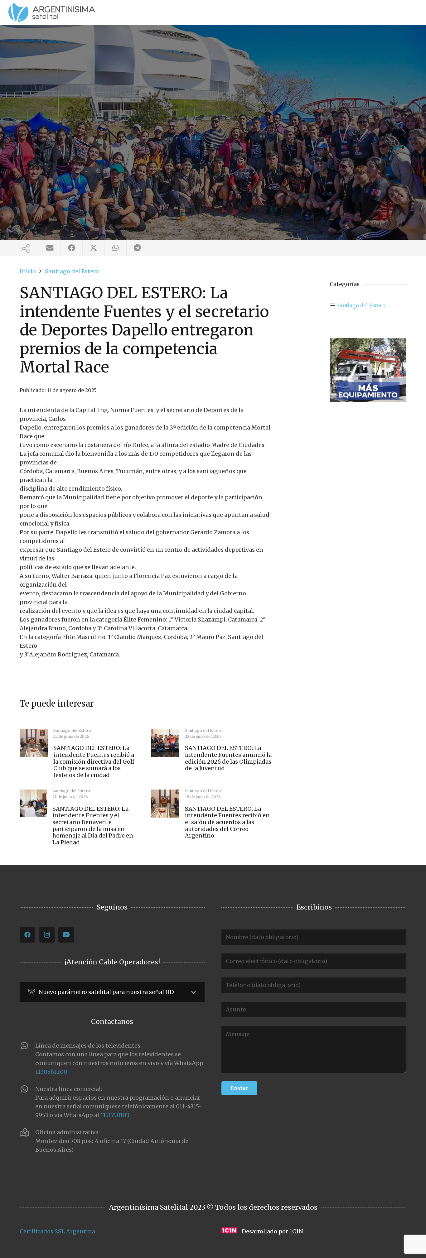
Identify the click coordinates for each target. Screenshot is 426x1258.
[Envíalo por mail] (50, 248)
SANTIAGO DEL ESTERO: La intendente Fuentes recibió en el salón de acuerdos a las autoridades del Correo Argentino (227, 822)
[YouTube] (66, 935)
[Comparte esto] (72, 248)
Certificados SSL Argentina (57, 1231)
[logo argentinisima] (51, 12)
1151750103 (114, 1115)
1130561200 (51, 1071)
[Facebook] (27, 935)
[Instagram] (47, 935)
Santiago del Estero (360, 305)
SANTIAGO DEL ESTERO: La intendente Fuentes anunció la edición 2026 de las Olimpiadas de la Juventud (228, 758)
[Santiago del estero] (368, 370)
